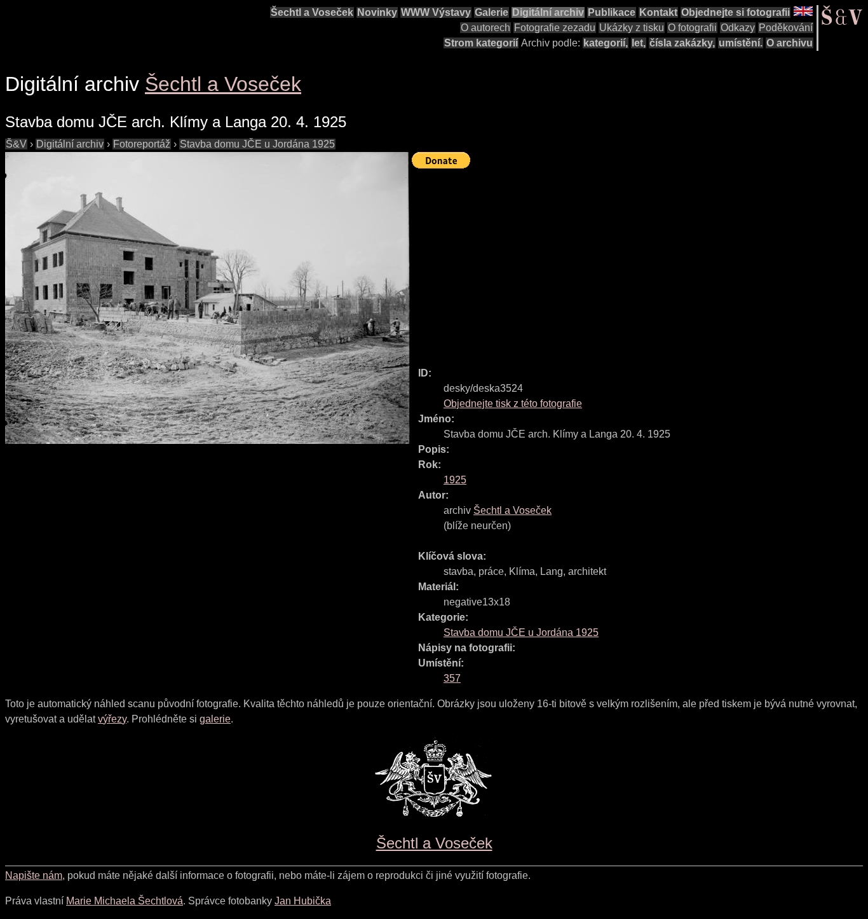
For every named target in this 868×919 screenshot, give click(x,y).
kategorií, (605, 43)
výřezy (112, 719)
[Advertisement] (640, 262)
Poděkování (786, 27)
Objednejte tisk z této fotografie (513, 403)
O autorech (485, 27)
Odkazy (738, 27)
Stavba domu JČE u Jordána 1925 (257, 144)
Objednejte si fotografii (735, 12)
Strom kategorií (481, 43)
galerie (215, 719)
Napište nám (33, 875)
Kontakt (658, 12)
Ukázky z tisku (631, 27)
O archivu (789, 43)
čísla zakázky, (682, 43)
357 (452, 678)
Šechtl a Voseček (312, 12)
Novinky (377, 12)
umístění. (741, 43)
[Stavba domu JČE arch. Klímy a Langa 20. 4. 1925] (208, 298)
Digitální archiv (548, 12)
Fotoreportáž (141, 144)
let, (639, 43)
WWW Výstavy (436, 12)
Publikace (611, 12)
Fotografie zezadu (554, 27)
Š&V (16, 144)
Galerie (491, 12)
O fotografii (692, 27)
